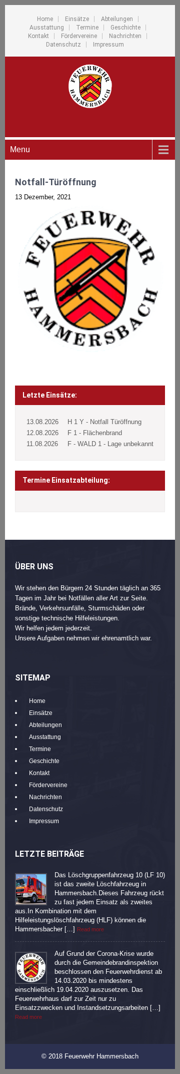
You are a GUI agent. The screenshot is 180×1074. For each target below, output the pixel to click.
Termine (87, 28)
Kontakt (38, 36)
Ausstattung (47, 28)
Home (45, 19)
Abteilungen (117, 19)
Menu (20, 149)
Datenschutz (63, 45)
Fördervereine (79, 36)
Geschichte (125, 28)
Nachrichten (125, 36)
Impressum (108, 45)
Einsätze (77, 19)
